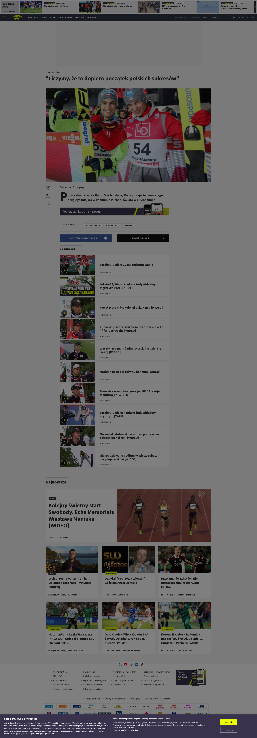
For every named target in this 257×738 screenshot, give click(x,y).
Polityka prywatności (45, 733)
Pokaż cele (228, 730)
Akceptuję (229, 722)
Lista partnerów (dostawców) (125, 730)
